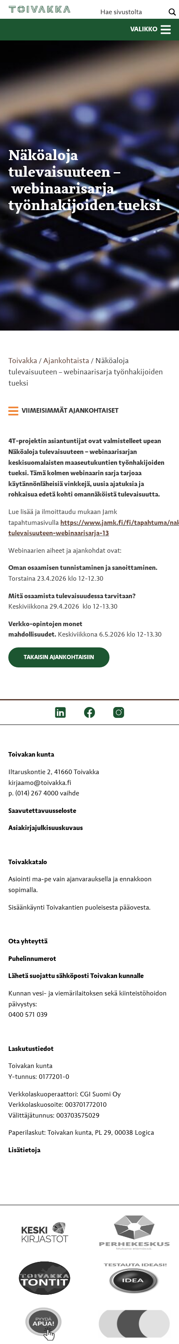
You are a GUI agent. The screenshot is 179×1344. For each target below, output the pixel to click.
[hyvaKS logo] (134, 1319)
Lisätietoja (24, 1150)
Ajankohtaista (66, 361)
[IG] (118, 712)
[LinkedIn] (60, 712)
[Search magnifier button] (172, 12)
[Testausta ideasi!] (134, 1277)
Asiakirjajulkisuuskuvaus (45, 828)
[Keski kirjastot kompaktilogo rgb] (45, 1223)
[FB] (89, 712)
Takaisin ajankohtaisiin (59, 657)
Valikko (143, 29)
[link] (63, 411)
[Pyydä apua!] (44, 1323)
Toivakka (39, 9)
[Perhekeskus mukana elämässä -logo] (134, 1232)
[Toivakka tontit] (44, 1277)
